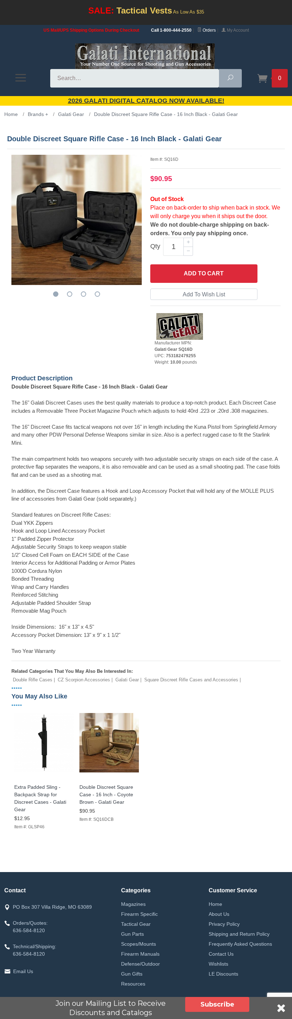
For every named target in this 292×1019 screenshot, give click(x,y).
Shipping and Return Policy (239, 934)
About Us (219, 914)
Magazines (133, 904)
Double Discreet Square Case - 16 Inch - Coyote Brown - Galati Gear (106, 794)
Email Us (23, 971)
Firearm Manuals (140, 954)
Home (215, 904)
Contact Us (221, 954)
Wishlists (218, 964)
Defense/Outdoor (140, 964)
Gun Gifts (131, 974)
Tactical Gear (136, 924)
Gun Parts (132, 934)
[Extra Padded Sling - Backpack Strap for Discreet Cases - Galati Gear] (44, 772)
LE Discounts (223, 974)
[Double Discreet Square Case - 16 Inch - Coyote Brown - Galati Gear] (109, 772)
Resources (133, 984)
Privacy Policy (224, 924)
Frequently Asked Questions (240, 944)
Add (204, 273)
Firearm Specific (139, 914)
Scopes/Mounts (138, 944)
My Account (237, 30)
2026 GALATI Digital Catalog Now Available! (146, 100)
